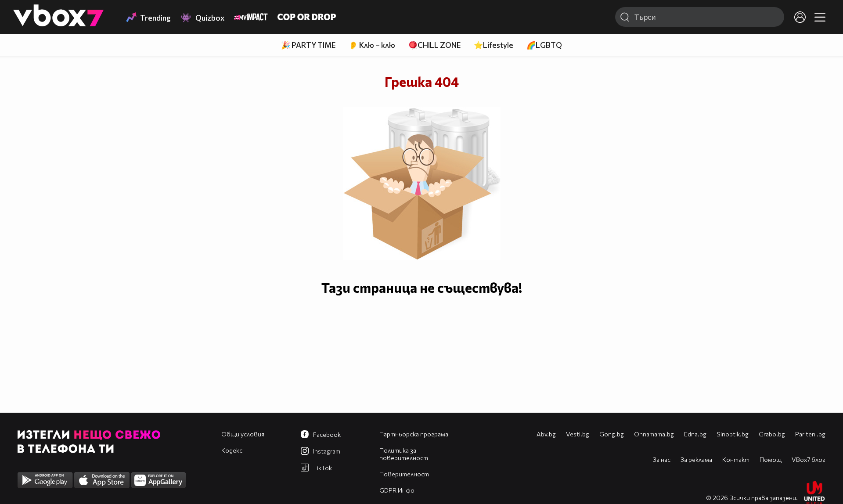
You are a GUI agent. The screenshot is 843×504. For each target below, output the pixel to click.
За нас (661, 459)
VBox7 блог (808, 459)
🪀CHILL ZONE (434, 45)
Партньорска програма (413, 434)
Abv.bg (546, 434)
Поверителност (404, 474)
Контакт (735, 459)
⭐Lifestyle (493, 45)
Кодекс (231, 450)
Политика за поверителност (403, 453)
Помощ (771, 459)
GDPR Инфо (396, 490)
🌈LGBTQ (544, 45)
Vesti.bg (577, 434)
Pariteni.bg (810, 434)
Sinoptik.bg (733, 434)
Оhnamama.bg (654, 434)
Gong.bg (611, 434)
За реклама (696, 459)
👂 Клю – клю (372, 45)
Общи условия (242, 434)
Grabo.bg (772, 434)
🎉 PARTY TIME (308, 45)
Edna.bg (695, 434)
